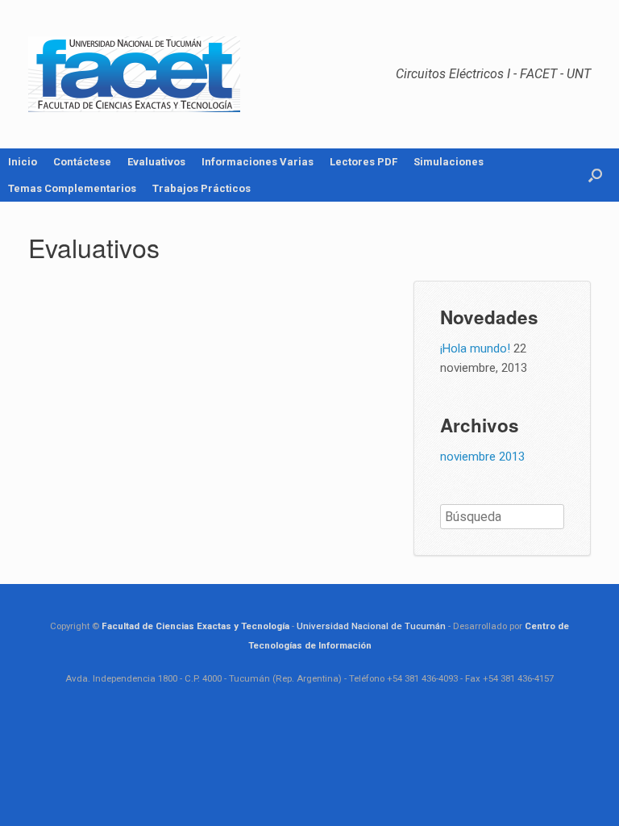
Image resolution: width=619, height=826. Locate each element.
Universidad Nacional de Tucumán (371, 626)
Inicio (22, 162)
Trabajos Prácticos (201, 188)
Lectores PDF (363, 162)
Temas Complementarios (72, 188)
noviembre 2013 (482, 456)
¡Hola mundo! (475, 348)
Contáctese (82, 162)
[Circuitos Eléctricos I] (134, 74)
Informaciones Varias (257, 162)
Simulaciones (448, 162)
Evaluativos (156, 162)
